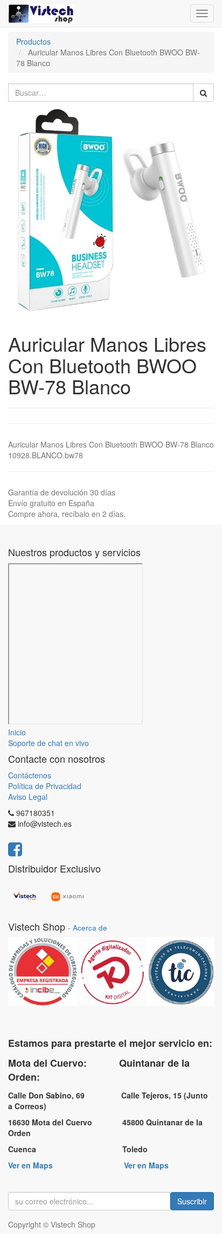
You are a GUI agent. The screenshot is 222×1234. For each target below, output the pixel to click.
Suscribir (192, 1201)
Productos (33, 41)
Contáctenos (29, 775)
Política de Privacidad (44, 786)
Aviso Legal (27, 796)
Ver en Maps (30, 1165)
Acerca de (90, 928)
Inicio (17, 732)
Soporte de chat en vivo (48, 742)
